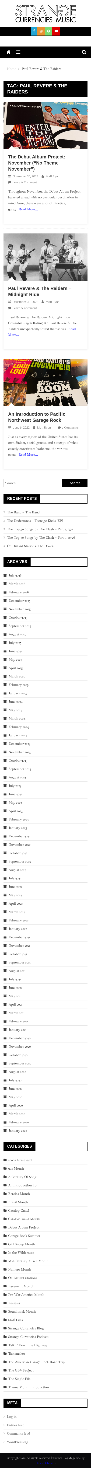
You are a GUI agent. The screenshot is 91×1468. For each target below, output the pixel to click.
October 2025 (18, 617)
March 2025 (17, 676)
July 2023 (15, 786)
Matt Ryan (53, 176)
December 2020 (20, 1038)
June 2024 (16, 701)
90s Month (16, 1168)
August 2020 (17, 1072)
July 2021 (15, 979)
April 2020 (16, 1105)
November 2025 (20, 609)
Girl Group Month (21, 1244)
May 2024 (15, 710)
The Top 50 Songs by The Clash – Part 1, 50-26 (41, 537)
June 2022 (15, 886)
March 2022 (17, 912)
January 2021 (17, 1030)
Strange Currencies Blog (26, 1328)
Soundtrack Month (22, 1311)
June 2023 (15, 794)
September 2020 (20, 1063)
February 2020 (19, 1122)
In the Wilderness (21, 1252)
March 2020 (17, 1114)
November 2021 (19, 945)
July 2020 (15, 1080)
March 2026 (17, 584)
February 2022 (18, 920)
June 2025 (15, 651)
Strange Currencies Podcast (28, 1337)
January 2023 (18, 828)
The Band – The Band (23, 512)
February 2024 (19, 727)
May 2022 (15, 895)
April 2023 (16, 811)
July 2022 (15, 878)
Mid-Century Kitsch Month (28, 1261)
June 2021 (15, 987)
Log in (12, 1416)
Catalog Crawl (18, 1210)
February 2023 (18, 819)
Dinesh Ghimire (45, 1463)
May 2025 (15, 659)
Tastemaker (16, 1353)
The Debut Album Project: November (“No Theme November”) (36, 163)
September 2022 (20, 861)
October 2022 (18, 853)
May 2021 (15, 996)
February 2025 (19, 685)
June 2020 (15, 1088)
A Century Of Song (22, 1177)
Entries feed (15, 1425)
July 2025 (15, 643)
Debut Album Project (23, 1227)
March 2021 (16, 1013)
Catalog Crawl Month (24, 1219)
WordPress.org (17, 1442)
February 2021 (18, 1021)
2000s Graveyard (20, 1160)
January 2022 (18, 929)
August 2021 (17, 971)
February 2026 (19, 592)
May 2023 (15, 802)
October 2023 (18, 760)
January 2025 (18, 693)
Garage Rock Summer (24, 1236)
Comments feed (18, 1433)
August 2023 (17, 777)
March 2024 (17, 718)
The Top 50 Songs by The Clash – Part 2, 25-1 (40, 529)
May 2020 (15, 1097)
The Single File (19, 1379)
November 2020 (20, 1046)
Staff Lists (15, 1320)
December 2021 (19, 937)
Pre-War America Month (26, 1295)
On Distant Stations (22, 1278)
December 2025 (20, 600)
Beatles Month (19, 1194)
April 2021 (15, 1004)
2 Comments (70, 428)
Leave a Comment (24, 182)
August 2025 (17, 634)
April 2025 (16, 668)
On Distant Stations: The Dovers (31, 546)
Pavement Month (21, 1286)
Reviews (14, 1303)
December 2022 (19, 836)
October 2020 (18, 1055)
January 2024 (18, 735)
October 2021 (18, 954)
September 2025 (20, 626)
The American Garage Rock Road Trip (36, 1362)
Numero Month (19, 1269)
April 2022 (16, 903)
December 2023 (19, 743)
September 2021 (20, 962)
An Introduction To (22, 1185)
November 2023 (20, 752)
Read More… (28, 209)
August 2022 (17, 870)
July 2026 (15, 575)
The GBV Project (21, 1370)
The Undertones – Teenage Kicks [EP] (35, 521)
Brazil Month (18, 1202)
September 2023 (20, 769)
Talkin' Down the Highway (27, 1345)
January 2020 (18, 1130)
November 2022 (20, 844)
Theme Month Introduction (28, 1387)
